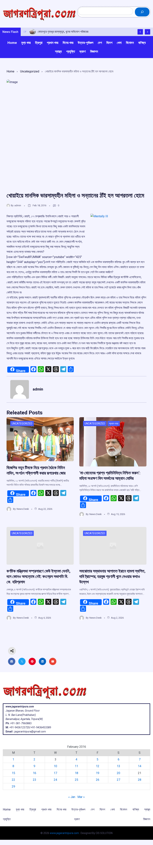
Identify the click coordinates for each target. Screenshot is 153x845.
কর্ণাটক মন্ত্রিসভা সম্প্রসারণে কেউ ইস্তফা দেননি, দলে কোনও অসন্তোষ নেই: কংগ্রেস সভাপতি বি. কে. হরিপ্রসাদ (38, 576)
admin (17, 205)
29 (13, 786)
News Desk (23, 509)
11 (76, 766)
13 (118, 766)
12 (97, 766)
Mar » (81, 797)
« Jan (71, 797)
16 (34, 773)
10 (55, 766)
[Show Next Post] (147, 32)
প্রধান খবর (113, 423)
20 (118, 773)
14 (139, 766)
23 (34, 780)
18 (76, 773)
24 (55, 780)
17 (55, 773)
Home (10, 71)
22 (13, 780)
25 (76, 780)
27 (118, 780)
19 (97, 773)
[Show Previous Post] (140, 32)
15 (13, 773)
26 (97, 780)
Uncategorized (29, 71)
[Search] (142, 11)
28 (139, 780)
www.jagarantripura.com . (65, 833)
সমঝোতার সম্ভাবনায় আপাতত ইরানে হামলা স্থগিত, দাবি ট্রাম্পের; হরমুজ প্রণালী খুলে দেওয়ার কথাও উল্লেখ (112, 576)
